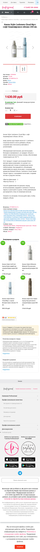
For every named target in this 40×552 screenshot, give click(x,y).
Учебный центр (6, 432)
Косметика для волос (10, 408)
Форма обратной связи (20, 480)
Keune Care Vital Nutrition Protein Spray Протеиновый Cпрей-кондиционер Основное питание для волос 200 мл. (20, 211)
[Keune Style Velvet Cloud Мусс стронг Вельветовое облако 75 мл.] (10, 287)
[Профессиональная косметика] (7, 7)
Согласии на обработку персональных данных (19, 499)
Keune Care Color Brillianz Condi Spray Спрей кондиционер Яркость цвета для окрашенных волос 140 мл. (19, 217)
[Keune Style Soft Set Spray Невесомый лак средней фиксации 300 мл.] (10, 252)
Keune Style (12, 82)
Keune (9, 80)
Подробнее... (27, 124)
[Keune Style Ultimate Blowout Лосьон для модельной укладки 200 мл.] (30, 252)
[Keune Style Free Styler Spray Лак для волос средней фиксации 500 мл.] (30, 287)
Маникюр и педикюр (9, 412)
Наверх (20, 381)
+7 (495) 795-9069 (31, 7)
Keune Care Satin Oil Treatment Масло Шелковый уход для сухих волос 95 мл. (20, 220)
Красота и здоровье (9, 421)
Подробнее (6, 353)
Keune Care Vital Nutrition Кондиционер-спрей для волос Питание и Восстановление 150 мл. (18, 214)
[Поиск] (37, 12)
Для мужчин (7, 416)
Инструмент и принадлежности (13, 403)
